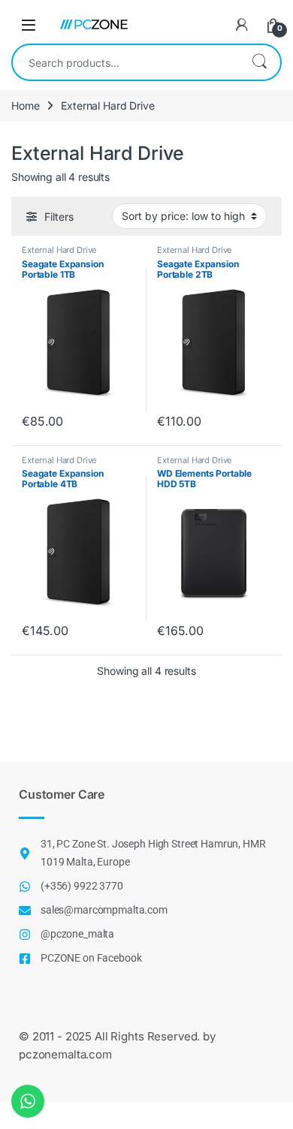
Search (259, 62)
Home (25, 105)
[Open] (28, 24)
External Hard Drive (59, 250)
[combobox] (125, 62)
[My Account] (242, 25)
